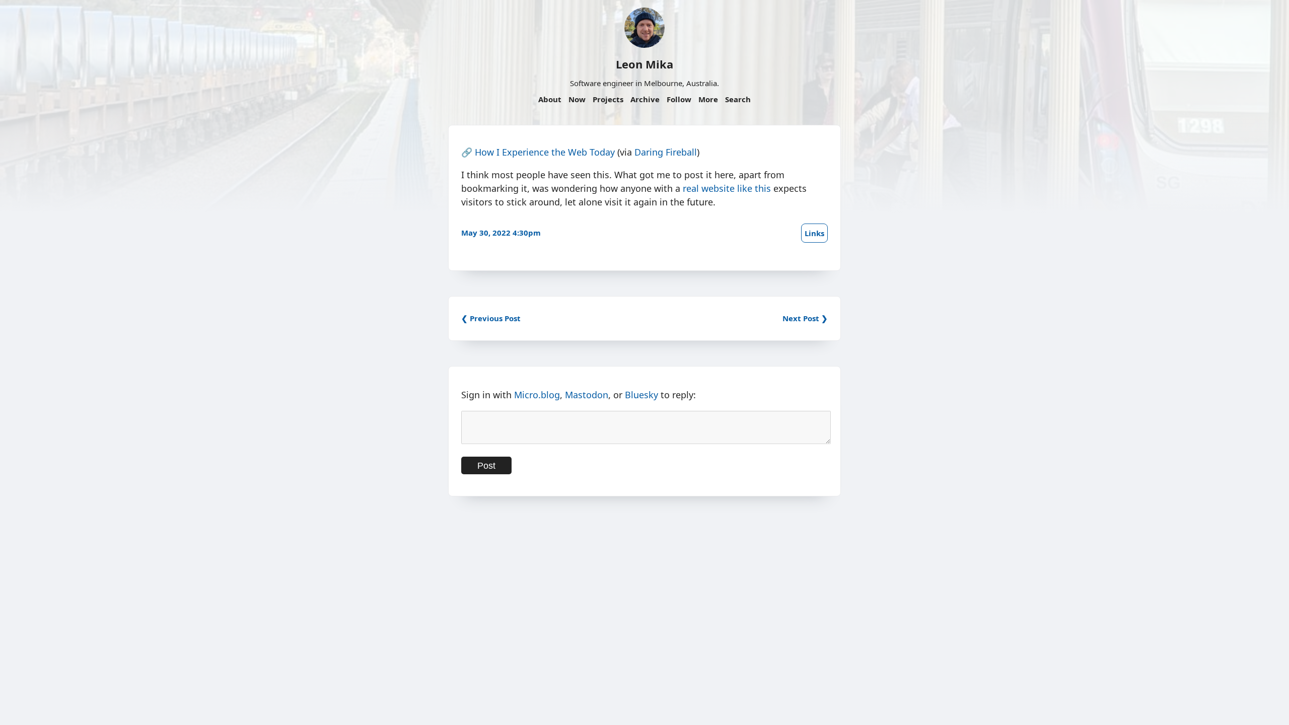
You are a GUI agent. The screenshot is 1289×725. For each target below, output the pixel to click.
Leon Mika (644, 63)
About (549, 99)
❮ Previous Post (491, 318)
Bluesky (641, 395)
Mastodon (586, 395)
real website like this (727, 188)
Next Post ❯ (805, 318)
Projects (608, 99)
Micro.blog (537, 395)
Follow (679, 99)
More (708, 99)
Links (814, 233)
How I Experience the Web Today (545, 152)
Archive (645, 99)
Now (577, 99)
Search (738, 99)
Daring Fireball (665, 152)
